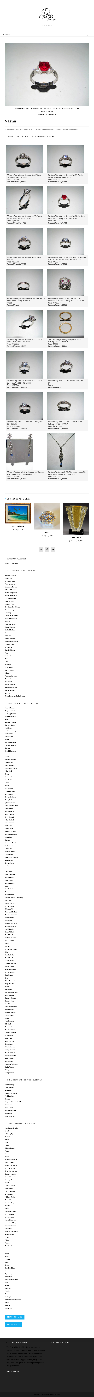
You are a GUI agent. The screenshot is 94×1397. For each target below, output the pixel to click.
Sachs (7, 1208)
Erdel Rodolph (10, 1203)
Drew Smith (9, 1027)
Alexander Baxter (11, 587)
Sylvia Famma (10, 803)
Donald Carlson (10, 751)
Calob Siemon (9, 1015)
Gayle (7, 1154)
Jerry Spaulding (10, 1223)
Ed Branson (9, 737)
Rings (76, 129)
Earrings (45, 129)
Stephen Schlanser (11, 1007)
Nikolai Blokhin (10, 590)
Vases (6, 1282)
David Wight (9, 1061)
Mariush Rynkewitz (11, 992)
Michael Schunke (10, 1012)
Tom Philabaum (10, 964)
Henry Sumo (9, 1044)
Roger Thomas (10, 1053)
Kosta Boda (9, 734)
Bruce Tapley (9, 1234)
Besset (7, 719)
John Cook (8, 771)
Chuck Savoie (9, 1004)
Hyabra (7, 621)
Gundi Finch (9, 808)
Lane (6, 869)
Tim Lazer (8, 872)
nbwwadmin (11, 129)
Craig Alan (8, 578)
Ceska (7, 757)
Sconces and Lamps (11, 1279)
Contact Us (8, 1308)
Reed (6, 978)
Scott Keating (9, 1162)
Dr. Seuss (8, 664)
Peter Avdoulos (10, 584)
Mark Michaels (10, 1177)
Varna (7, 1237)
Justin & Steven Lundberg (14, 897)
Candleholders (10, 1268)
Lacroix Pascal (10, 1185)
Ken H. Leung (9, 610)
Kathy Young (9, 1067)
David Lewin (9, 877)
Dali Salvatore (10, 995)
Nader (47, 532)
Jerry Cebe (8, 754)
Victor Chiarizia (10, 760)
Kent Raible (9, 1194)
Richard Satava (10, 1001)
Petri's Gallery (10, 1191)
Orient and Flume (11, 949)
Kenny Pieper (9, 966)
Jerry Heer (8, 849)
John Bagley (9, 1134)
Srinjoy (7, 673)
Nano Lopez (9, 1107)
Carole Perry (9, 961)
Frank (7, 1145)
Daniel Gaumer (10, 814)
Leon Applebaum (10, 714)
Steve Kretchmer (10, 1168)
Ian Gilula (8, 826)
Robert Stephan (10, 1030)
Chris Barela (9, 1087)
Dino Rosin (8, 989)
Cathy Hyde (9, 854)
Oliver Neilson (10, 639)
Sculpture (8, 1288)
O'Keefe (7, 946)
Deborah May (9, 909)
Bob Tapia (8, 682)
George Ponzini (10, 972)
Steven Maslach (10, 906)
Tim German (9, 823)
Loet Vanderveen (10, 1116)
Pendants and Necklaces (64, 129)
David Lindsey (10, 883)
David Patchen (10, 958)
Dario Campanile (11, 592)
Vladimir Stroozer (11, 676)
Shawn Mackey (10, 627)
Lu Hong (8, 613)
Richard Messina (10, 1174)
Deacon (7, 1099)
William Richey (10, 1197)
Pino (6, 653)
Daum (7, 785)
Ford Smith (8, 667)
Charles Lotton (10, 889)
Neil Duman (9, 794)
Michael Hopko (10, 851)
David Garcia (9, 811)
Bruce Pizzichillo (11, 969)
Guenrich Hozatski (11, 616)
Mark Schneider (10, 1220)
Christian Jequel (10, 624)
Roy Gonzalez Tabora (12, 607)
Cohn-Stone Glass (11, 768)
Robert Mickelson (11, 915)
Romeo (7, 987)
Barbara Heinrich (11, 1160)
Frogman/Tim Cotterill (13, 1102)
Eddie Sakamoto (10, 1211)
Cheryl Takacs (10, 1050)
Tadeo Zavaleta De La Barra (15, 696)
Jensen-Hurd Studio (11, 857)
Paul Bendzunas (10, 716)
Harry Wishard (18, 526)
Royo (6, 659)
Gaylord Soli (9, 670)
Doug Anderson (10, 711)
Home (7, 1254)
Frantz (7, 1151)
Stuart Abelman (10, 708)
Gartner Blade (10, 725)
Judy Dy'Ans (9, 601)
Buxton (7, 748)
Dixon (7, 1139)
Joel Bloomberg (10, 731)
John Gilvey (9, 828)
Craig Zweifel (9, 1073)
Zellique (7, 1070)
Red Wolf (8, 693)
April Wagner (9, 1058)
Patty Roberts (9, 984)
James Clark (9, 762)
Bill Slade (8, 1024)
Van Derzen (9, 788)
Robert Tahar (9, 679)
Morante (8, 636)
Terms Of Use (13, 1324)
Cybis (7, 782)
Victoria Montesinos (12, 633)
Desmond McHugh (11, 912)
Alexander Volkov (11, 687)
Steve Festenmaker (11, 805)
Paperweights (9, 1274)
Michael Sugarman (11, 1231)
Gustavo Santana (10, 998)
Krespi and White (11, 1165)
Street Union (9, 1035)
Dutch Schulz (9, 1009)
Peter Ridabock (10, 981)
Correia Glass (9, 777)
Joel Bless (8, 728)
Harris (7, 1157)
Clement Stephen (10, 1032)
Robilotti (8, 1200)
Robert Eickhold (10, 797)
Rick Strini (8, 1038)
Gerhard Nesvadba (11, 641)
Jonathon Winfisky (11, 1064)
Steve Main (8, 900)
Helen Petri (8, 647)
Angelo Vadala (10, 684)
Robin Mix (8, 920)
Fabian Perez (9, 644)
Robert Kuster (9, 863)
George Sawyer (10, 1217)
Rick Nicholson (10, 935)
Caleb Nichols (9, 932)
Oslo (6, 952)
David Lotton (9, 895)
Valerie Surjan (10, 1047)
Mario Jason (9, 1105)
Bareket (7, 1137)
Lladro (7, 886)
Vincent (7, 1243)
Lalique (7, 866)
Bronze (7, 1285)
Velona (7, 1240)
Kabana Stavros (10, 1226)
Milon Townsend (10, 1055)
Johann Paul (9, 1188)
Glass (6, 1262)
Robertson (8, 1113)
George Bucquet (10, 742)
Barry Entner (9, 800)
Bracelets (8, 1294)
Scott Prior (8, 656)
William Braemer (11, 1093)
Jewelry (51, 129)
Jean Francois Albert (12, 1128)
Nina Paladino (10, 955)
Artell (7, 1131)
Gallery (7, 1305)
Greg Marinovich (11, 1171)
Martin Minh (9, 917)
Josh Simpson (9, 1021)
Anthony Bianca (10, 722)
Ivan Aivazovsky (10, 575)
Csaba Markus (10, 630)
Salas (6, 662)
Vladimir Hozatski (11, 618)
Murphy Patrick (10, 1180)
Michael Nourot (10, 938)
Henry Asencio (10, 581)
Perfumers (8, 1276)
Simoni (7, 1018)
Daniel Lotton (9, 892)
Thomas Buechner (11, 745)
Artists (38, 129)
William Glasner (10, 831)
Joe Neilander (9, 929)
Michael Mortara (11, 923)
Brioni (7, 739)
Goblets (7, 1271)
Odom (7, 943)
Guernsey (8, 840)
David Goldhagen (11, 834)
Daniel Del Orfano (11, 595)
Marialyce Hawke (11, 843)
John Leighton (10, 874)
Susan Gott (8, 837)
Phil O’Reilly (9, 940)
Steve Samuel (9, 1214)
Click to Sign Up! (12, 1371)
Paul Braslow (9, 1096)
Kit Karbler (9, 860)
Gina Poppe (9, 975)
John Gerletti (9, 820)
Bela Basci (8, 1090)
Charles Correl (10, 780)
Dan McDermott (10, 1110)
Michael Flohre (10, 604)
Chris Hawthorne (11, 846)
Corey (7, 774)
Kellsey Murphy (10, 926)
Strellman (8, 1228)
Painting (8, 1259)
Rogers (7, 1205)
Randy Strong (9, 1041)
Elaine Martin (9, 903)
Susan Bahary (9, 1085)
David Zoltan (9, 1246)
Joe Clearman (9, 765)
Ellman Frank (9, 1148)
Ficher (7, 1142)
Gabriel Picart (10, 650)
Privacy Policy (14, 1317)
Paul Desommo (10, 791)
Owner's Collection (11, 563)
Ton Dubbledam (10, 598)
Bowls (7, 1265)
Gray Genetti (9, 817)
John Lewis (76, 537)
